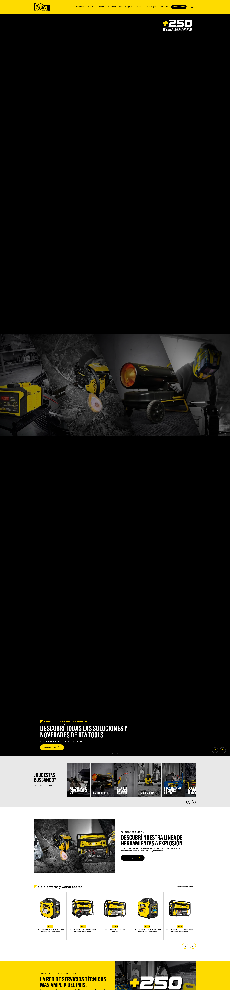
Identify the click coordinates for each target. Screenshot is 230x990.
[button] (215, 750)
